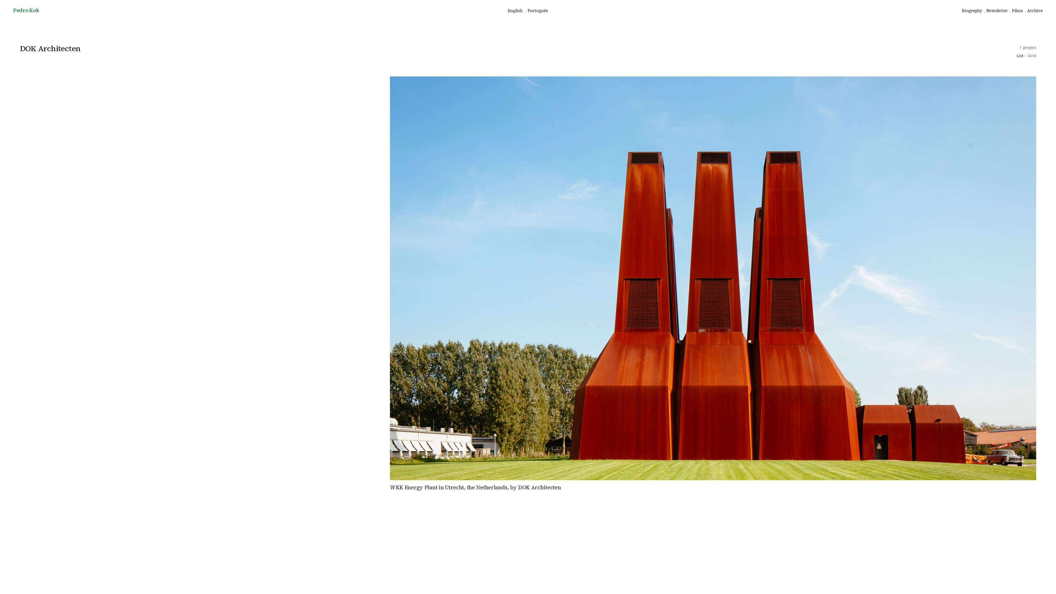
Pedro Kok (26, 10)
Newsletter (997, 10)
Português (538, 10)
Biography (972, 10)
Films (1017, 10)
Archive (1035, 10)
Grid (1032, 55)
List (1020, 55)
